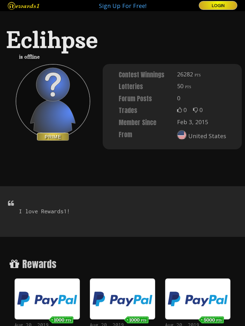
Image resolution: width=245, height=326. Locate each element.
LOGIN (218, 5)
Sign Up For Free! (122, 6)
